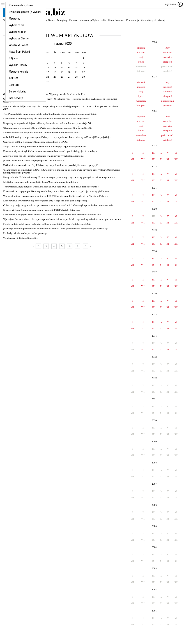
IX (153, 159)
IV (161, 152)
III (153, 152)
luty (167, 47)
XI (168, 159)
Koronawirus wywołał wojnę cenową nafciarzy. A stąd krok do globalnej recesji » (46, 200)
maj (141, 57)
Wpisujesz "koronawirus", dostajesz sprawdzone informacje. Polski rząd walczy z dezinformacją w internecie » (62, 219)
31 (47, 81)
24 (47, 76)
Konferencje (132, 20)
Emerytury (62, 20)
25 (55, 76)
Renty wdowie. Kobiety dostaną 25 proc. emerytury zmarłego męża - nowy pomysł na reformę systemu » (59, 177)
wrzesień (141, 100)
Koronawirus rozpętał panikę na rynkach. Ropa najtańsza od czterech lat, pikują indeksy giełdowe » (56, 191)
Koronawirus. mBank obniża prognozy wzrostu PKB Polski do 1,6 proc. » (41, 210)
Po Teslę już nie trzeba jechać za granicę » (25, 233)
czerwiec (167, 57)
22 (83, 72)
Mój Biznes (49, 20)
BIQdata (13, 58)
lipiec (141, 61)
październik (167, 100)
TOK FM (13, 78)
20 (69, 72)
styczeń (141, 47)
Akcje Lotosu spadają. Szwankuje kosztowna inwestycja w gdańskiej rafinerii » (44, 146)
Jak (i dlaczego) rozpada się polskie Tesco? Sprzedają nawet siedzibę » (40, 182)
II (143, 152)
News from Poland (19, 51)
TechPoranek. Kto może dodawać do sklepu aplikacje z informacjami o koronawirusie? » (50, 114)
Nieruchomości (116, 20)
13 (69, 67)
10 (47, 67)
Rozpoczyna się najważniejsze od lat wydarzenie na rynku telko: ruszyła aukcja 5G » (48, 123)
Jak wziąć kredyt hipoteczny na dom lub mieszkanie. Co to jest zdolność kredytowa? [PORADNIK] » (56, 228)
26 (62, 76)
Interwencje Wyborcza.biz (93, 20)
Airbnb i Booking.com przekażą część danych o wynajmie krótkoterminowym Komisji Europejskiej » (57, 137)
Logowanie (170, 4)
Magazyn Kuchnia (18, 71)
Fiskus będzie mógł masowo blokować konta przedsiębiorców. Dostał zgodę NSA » (47, 224)
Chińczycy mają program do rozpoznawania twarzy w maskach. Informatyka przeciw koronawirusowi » (58, 205)
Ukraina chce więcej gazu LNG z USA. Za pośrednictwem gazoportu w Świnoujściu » (47, 128)
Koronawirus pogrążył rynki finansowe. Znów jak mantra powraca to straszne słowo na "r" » (52, 214)
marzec (141, 52)
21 (76, 72)
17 (47, 72)
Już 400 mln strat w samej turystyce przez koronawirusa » (33, 160)
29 (83, 76)
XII (176, 159)
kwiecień (167, 52)
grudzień (167, 105)
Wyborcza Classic (19, 38)
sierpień (167, 61)
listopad (141, 105)
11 (55, 67)
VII (132, 159)
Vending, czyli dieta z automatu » (20, 238)
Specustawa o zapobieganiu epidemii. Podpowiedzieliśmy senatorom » (41, 132)
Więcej (161, 20)
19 (62, 72)
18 (55, 72)
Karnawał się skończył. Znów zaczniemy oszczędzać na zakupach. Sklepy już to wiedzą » (50, 151)
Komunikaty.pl (148, 20)
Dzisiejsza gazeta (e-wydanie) (26, 12)
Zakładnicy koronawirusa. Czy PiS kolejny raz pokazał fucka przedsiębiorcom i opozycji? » (51, 165)
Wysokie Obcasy (18, 65)
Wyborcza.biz (16, 25)
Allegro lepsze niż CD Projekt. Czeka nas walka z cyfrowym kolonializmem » (43, 155)
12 (62, 67)
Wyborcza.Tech (17, 32)
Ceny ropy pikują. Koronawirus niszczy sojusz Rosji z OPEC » (35, 142)
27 (69, 76)
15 (83, 67)
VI (176, 152)
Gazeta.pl (14, 85)
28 (76, 76)
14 (76, 67)
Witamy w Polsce (18, 45)
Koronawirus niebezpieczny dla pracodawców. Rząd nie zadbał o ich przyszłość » (46, 118)
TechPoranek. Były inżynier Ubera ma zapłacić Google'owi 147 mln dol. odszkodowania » (51, 186)
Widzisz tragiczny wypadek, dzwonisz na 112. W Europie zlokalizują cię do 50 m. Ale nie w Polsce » (55, 196)
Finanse (73, 20)
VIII (143, 159)
